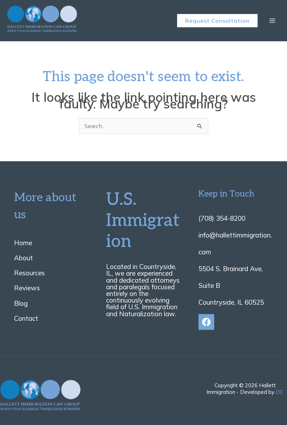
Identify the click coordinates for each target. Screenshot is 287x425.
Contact (26, 318)
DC (280, 392)
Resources (29, 273)
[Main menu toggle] (272, 20)
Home (23, 243)
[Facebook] (206, 322)
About (23, 258)
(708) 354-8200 (221, 218)
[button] (217, 20)
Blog (21, 303)
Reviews (27, 288)
